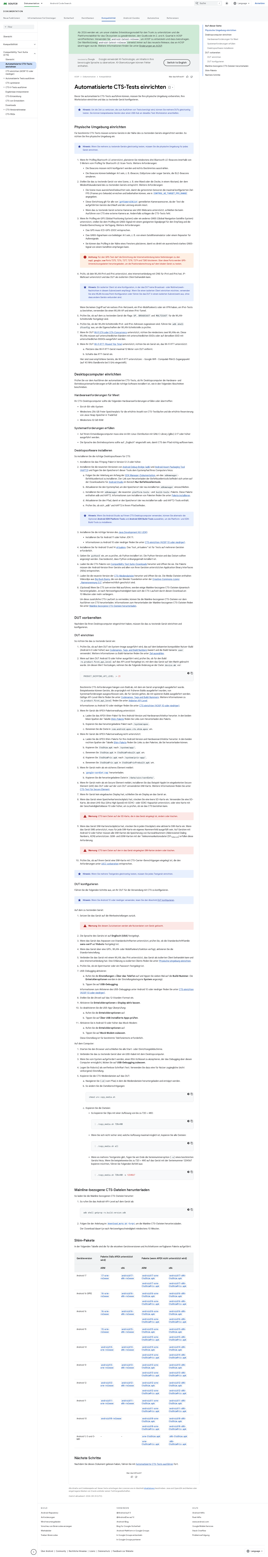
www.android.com (200, 1521)
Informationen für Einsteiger (42, 18)
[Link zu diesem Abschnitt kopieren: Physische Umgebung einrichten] (128, 127)
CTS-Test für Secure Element (94, 789)
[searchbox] (18, 27)
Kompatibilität (109, 18)
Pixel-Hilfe (196, 1517)
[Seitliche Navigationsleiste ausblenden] (33, 1552)
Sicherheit (69, 18)
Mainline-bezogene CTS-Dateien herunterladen (112, 606)
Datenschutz (104, 1551)
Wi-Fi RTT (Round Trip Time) (108, 344)
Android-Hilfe (198, 1512)
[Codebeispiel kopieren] (191, 673)
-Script (121, 1223)
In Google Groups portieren (129, 1539)
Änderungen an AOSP (150, 46)
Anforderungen (48, 1517)
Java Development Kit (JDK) (133, 532)
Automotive (153, 18)
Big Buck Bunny (102, 579)
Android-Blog (123, 1521)
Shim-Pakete (117, 719)
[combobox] (208, 3)
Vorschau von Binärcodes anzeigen (56, 1526)
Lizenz (92, 1551)
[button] (16, 44)
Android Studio (116, 482)
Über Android (47, 1551)
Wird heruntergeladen (51, 1521)
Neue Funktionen (11, 18)
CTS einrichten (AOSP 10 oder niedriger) (165, 542)
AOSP (76, 77)
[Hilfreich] (187, 77)
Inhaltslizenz (149, 1488)
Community (61, 1551)
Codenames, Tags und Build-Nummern (140, 697)
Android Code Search (60, 3)
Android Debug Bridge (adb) (136, 467)
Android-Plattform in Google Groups (133, 1530)
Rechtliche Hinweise (78, 1551)
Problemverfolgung (201, 1535)
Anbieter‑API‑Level (138, 700)
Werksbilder (46, 1530)
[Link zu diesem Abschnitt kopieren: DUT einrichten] (96, 635)
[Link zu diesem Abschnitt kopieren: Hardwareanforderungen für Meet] (122, 395)
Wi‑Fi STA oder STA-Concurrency (110, 332)
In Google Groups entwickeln (129, 1535)
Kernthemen (88, 18)
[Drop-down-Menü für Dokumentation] (43, 3)
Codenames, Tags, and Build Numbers (128, 650)
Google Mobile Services (202, 1526)
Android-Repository (49, 1512)
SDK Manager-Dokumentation (140, 475)
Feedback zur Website (123, 1551)
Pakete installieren (181, 495)
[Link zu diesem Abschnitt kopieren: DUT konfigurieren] (101, 884)
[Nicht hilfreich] (191, 77)
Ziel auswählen (156, 653)
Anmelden (260, 3)
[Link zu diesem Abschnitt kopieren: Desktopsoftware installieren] (115, 450)
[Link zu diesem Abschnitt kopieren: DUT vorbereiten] (104, 618)
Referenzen (173, 18)
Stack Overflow (199, 1530)
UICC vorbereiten (110, 863)
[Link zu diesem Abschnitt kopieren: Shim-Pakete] (97, 1240)
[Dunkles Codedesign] (188, 673)
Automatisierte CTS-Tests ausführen (154, 1464)
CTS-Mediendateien (124, 576)
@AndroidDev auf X (125, 1517)
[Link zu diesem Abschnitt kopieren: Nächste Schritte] (104, 1458)
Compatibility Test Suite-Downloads (129, 564)
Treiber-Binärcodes (49, 1535)
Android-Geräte (131, 18)
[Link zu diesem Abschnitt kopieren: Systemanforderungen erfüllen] (117, 428)
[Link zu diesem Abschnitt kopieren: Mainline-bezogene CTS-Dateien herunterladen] (152, 1190)
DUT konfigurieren (166, 900)
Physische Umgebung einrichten (175, 961)
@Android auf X (124, 1512)
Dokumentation (31, 3)
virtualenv (121, 547)
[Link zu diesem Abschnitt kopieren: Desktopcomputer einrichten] (124, 374)
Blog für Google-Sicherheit (128, 1526)
